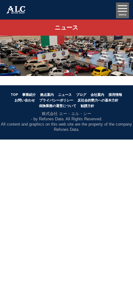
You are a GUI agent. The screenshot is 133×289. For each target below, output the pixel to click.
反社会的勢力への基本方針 (98, 100)
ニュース (65, 94)
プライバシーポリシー (56, 100)
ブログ (81, 94)
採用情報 (115, 94)
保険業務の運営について (57, 106)
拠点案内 (47, 94)
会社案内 (97, 94)
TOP (14, 94)
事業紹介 (29, 94)
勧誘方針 (87, 106)
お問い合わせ (25, 100)
